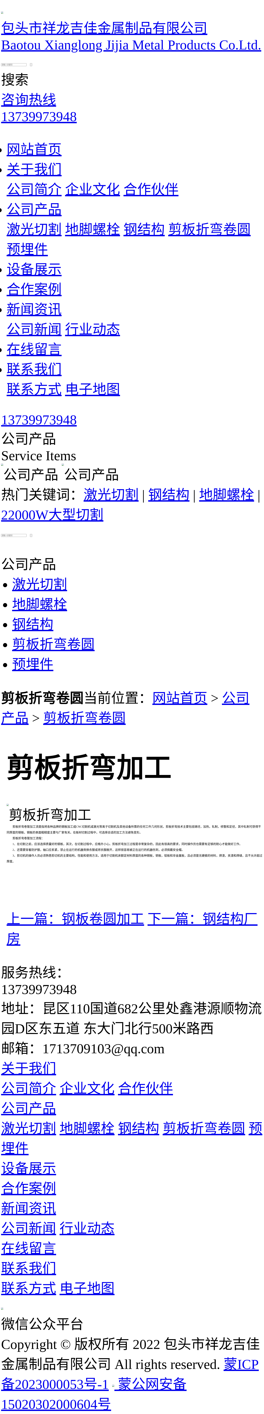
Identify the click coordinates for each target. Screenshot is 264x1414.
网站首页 (34, 149)
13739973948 (39, 419)
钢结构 (144, 229)
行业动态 (92, 329)
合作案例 (34, 289)
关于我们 (34, 169)
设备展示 (34, 269)
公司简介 (34, 189)
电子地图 (92, 389)
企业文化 (92, 189)
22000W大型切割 (52, 515)
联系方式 (34, 389)
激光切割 (34, 229)
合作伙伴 (150, 189)
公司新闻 (34, 329)
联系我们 (34, 369)
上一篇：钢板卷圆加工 (75, 919)
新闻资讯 (34, 309)
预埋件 (27, 249)
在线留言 (34, 349)
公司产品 (34, 209)
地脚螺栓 (92, 229)
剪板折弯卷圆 (209, 229)
